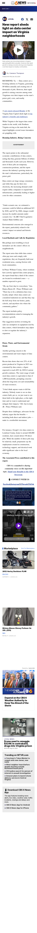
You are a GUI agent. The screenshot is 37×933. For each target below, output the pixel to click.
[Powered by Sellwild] (32, 668)
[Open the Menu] (3, 3)
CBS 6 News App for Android (18, 805)
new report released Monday (14, 110)
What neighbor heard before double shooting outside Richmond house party (17, 766)
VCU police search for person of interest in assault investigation (18, 772)
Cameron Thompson (16, 73)
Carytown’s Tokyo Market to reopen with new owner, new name (17, 760)
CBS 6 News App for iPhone (17, 808)
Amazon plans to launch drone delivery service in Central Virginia (18, 778)
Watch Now (31, 3)
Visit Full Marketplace (28, 548)
